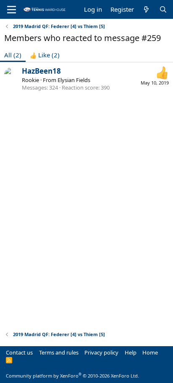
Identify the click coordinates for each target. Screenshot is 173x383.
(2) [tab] (12, 55)
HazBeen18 (41, 71)
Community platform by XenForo (72, 376)
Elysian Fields (74, 80)
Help (130, 352)
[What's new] (146, 9)
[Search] (163, 9)
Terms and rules (59, 352)
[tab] (45, 55)
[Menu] (11, 9)
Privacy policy (101, 352)
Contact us (19, 352)
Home (150, 352)
